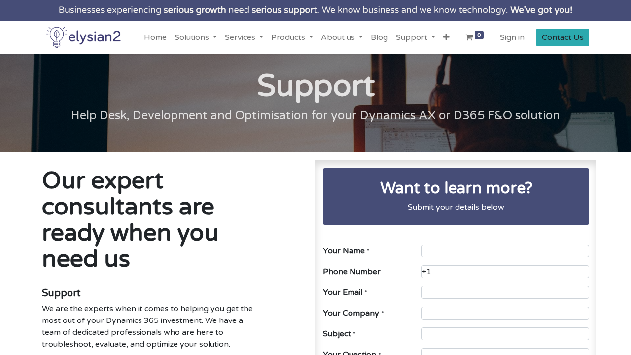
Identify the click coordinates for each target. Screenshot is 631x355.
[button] (446, 37)
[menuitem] (155, 37)
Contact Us (563, 37)
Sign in (512, 37)
